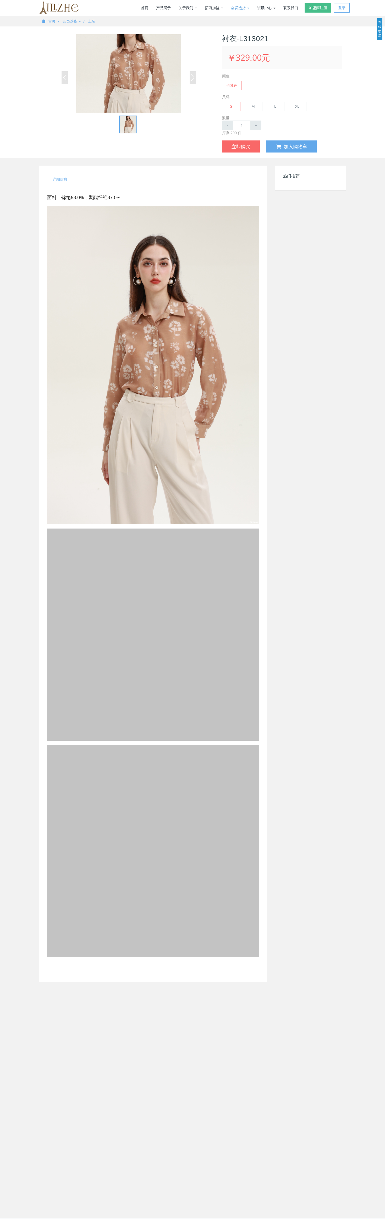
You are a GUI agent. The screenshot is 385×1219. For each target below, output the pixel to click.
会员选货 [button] (239, 7)
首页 (144, 7)
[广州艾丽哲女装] (59, 8)
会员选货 (70, 21)
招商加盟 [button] (213, 7)
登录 (341, 7)
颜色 (225, 75)
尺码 (225, 96)
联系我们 (290, 7)
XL (297, 106)
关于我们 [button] (186, 7)
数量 (225, 117)
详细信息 (60, 179)
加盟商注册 (318, 7)
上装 (91, 21)
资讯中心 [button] (265, 7)
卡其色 (231, 85)
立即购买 (241, 146)
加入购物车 (295, 146)
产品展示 (163, 7)
